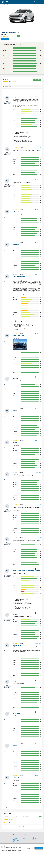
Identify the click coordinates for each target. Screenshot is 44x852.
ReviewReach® (16, 838)
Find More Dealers (22, 826)
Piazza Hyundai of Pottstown (9, 818)
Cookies (24, 838)
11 (34, 807)
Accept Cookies (39, 848)
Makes (6, 4)
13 (37, 807)
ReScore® (15, 837)
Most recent (37, 92)
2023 (19, 32)
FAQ (23, 837)
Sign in (38, 1)
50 (39, 807)
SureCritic (2, 4)
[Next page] (40, 807)
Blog (33, 837)
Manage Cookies (30, 848)
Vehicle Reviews (6, 837)
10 (33, 807)
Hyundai (9, 4)
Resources (34, 838)
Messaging (15, 839)
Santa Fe (13, 4)
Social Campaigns (16, 840)
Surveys (14, 841)
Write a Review (5, 39)
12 (35, 807)
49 (38, 807)
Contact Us (34, 839)
